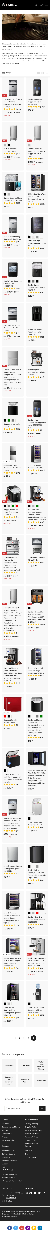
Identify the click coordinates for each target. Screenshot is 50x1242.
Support (5, 1164)
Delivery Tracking (31, 1124)
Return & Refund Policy (33, 1130)
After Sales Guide (8, 1151)
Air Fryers (5, 1130)
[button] (12, 109)
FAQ (3, 1167)
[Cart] (41, 5)
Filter (8, 73)
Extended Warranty (9, 1161)
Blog (26, 1154)
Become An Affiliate (9, 1174)
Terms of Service (31, 1144)
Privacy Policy (30, 1140)
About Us (28, 1151)
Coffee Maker (7, 1134)
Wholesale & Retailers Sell (12, 1181)
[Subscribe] (42, 1108)
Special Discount (31, 1157)
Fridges (5, 1137)
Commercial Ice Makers (11, 1127)
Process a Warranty (32, 1134)
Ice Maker (5, 1124)
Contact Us (6, 1157)
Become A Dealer (8, 1178)
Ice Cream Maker (8, 1140)
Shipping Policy (31, 1127)
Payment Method (31, 1137)
